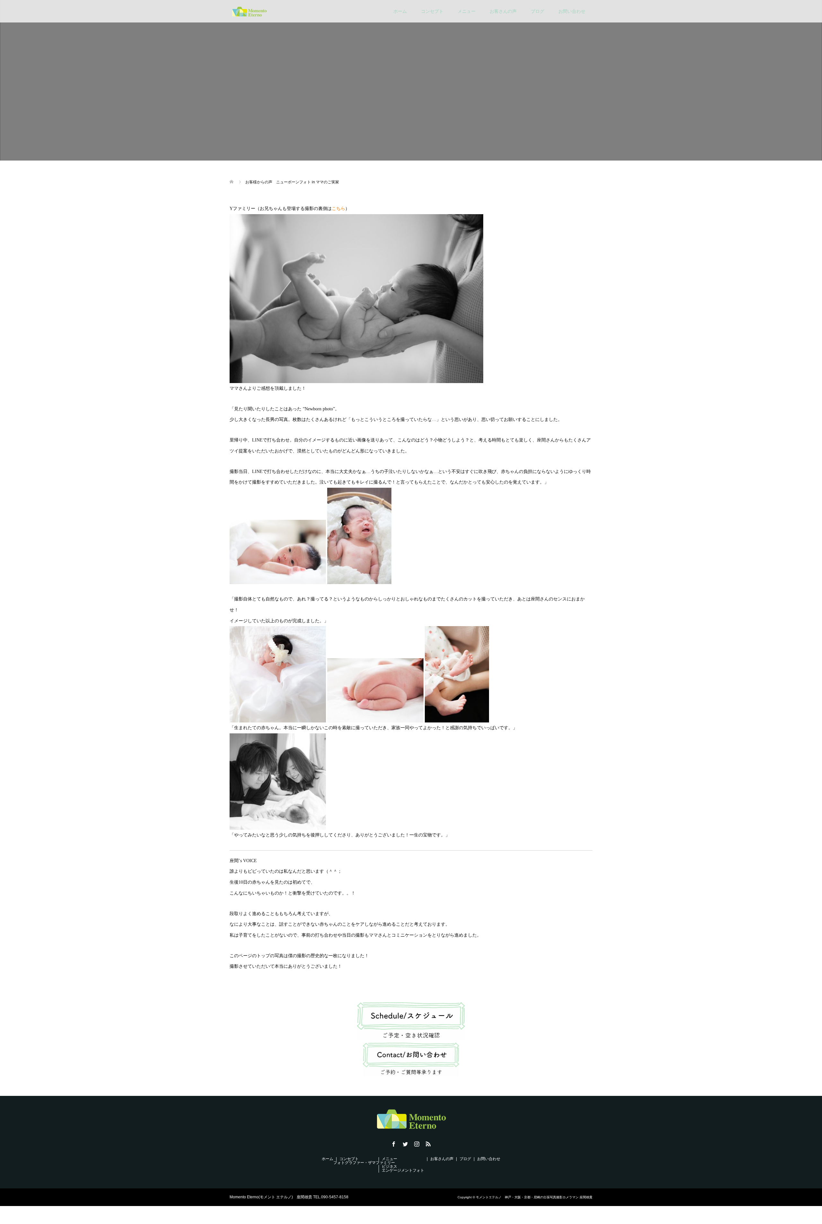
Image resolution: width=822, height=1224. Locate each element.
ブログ (537, 11)
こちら (338, 208)
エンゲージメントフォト (403, 1170)
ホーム (400, 11)
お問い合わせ (571, 11)
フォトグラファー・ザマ (354, 1162)
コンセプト (432, 11)
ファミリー (385, 1162)
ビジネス (389, 1166)
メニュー (467, 11)
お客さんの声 (503, 11)
